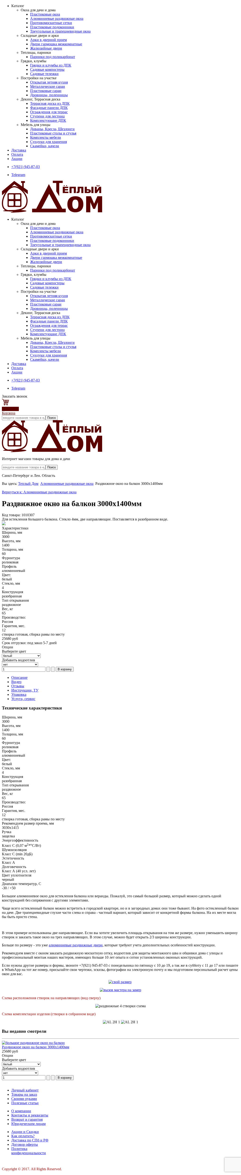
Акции (16, 159)
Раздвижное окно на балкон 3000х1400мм (35, 1047)
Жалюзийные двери (46, 48)
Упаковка (18, 694)
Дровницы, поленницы (49, 95)
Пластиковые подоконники (52, 27)
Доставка (18, 150)
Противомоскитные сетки (51, 23)
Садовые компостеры (47, 69)
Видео (16, 682)
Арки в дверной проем (48, 40)
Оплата (17, 154)
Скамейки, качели (44, 146)
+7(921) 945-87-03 (25, 167)
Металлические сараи (47, 86)
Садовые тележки (44, 74)
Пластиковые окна (45, 14)
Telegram (18, 175)
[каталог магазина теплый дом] (52, 451)
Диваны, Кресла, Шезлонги (52, 129)
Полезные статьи (25, 1103)
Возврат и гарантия (27, 1119)
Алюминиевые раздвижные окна (56, 19)
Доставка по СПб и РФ (29, 1140)
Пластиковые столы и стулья (53, 133)
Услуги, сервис (23, 699)
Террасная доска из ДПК (50, 103)
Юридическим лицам (28, 1124)
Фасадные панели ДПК (49, 108)
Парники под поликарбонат (52, 57)
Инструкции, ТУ (24, 690)
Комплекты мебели (45, 137)
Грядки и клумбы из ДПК (50, 65)
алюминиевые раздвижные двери (76, 945)
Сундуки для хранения (48, 142)
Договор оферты (24, 1144)
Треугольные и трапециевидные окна (60, 31)
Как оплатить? (23, 1136)
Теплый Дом (28, 484)
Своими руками (24, 1099)
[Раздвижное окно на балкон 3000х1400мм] (33, 1043)
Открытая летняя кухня (49, 82)
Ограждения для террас (49, 112)
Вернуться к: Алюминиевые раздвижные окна (39, 492)
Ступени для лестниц (47, 116)
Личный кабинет (25, 1090)
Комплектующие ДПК (48, 120)
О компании (21, 1111)
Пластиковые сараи (45, 91)
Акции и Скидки (25, 1132)
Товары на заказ (24, 1094)
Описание (19, 678)
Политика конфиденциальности (28, 1151)
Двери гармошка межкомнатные (56, 44)
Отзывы (17, 686)
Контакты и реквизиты (29, 1115)
